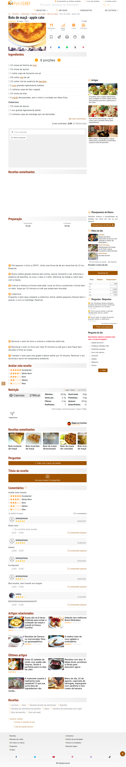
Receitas (41, 10)
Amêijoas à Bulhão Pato (100, 346)
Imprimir (113, 262)
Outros (93, 365)
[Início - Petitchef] (9, 14)
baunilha (42, 81)
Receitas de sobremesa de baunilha (26, 709)
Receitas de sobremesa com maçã (67, 709)
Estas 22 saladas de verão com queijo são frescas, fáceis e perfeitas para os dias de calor (35, 664)
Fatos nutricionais (78, 119)
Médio (24, 380)
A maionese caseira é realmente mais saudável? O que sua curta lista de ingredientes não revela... (27, 684)
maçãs (15, 97)
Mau (23, 383)
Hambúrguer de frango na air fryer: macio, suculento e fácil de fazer (107, 249)
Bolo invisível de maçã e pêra (85, 447)
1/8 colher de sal (19, 77)
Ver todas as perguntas (108, 323)
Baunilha (63, 705)
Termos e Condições (73, 743)
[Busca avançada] (108, 5)
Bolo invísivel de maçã (14, 447)
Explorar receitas (16, 719)
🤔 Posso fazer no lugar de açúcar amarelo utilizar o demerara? (101, 318)
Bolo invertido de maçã (33, 447)
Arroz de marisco (97, 352)
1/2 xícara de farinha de (23, 65)
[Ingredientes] (3, 383)
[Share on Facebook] (51, 47)
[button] (11, 37)
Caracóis (94, 356)
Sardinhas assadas (98, 349)
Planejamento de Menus (102, 225)
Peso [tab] (92, 280)
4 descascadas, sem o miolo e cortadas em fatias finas (38, 97)
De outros (110, 10)
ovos (14, 85)
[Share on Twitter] (75, 47)
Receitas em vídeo (16, 739)
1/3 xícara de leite (18, 93)
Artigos (62, 10)
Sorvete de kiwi (104, 255)
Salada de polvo (97, 343)
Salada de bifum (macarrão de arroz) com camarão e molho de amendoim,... (107, 239)
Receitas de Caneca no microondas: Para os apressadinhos (35, 639)
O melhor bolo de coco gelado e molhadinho (73, 639)
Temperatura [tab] (111, 280)
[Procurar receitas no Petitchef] (105, 5)
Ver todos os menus (99, 262)
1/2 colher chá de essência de (28, 81)
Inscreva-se (103, 273)
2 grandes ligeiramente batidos (27, 85)
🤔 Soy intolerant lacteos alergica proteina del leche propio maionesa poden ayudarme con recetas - (101, 305)
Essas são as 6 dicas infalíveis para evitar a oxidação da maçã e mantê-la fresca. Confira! (35, 622)
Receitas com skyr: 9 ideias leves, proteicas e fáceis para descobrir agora (76, 663)
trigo (35, 65)
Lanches (14, 705)
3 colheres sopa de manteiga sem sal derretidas (32, 114)
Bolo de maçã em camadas (67, 447)
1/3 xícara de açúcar (19, 69)
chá (21, 77)
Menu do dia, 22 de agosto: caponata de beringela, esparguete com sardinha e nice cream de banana (75, 683)
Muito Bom (26, 373)
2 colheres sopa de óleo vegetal (25, 89)
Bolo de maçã (34, 712)
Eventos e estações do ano (25, 722)
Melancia (94, 362)
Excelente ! (26, 370)
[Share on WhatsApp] (67, 47)
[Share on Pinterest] (83, 47)
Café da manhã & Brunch (24, 727)
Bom (23, 377)
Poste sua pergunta (104, 327)
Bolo (24, 705)
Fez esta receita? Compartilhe (47, 480)
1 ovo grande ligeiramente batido (25, 110)
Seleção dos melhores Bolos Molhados (76, 618)
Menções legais (71, 746)
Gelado (94, 359)
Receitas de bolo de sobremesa (43, 705)
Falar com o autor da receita (49, 463)
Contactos (69, 736)
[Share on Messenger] (59, 47)
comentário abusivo (78, 533)
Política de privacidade (74, 739)
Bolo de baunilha (18, 712)
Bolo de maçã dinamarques (50, 447)
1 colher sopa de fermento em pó (25, 73)
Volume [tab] (100, 280)
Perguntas (86, 10)
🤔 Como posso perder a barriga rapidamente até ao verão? (100, 312)
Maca (47, 709)
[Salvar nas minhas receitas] (51, 37)
